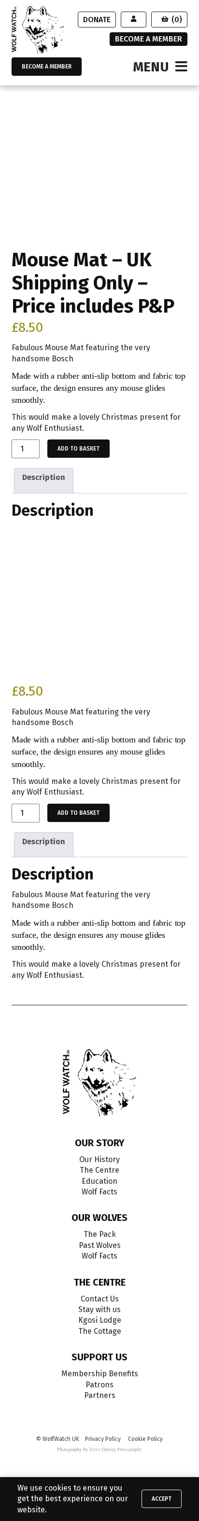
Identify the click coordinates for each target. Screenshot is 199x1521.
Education (99, 1181)
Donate (97, 19)
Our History (99, 1159)
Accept (161, 1498)
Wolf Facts (99, 1191)
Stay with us (99, 1309)
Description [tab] (43, 477)
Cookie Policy (145, 1439)
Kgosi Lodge (99, 1320)
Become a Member (148, 38)
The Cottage (99, 1331)
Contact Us (100, 1298)
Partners (99, 1395)
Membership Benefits (99, 1373)
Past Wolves (100, 1245)
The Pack (100, 1234)
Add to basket (78, 448)
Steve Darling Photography (115, 1449)
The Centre (99, 1170)
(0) (176, 19)
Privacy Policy (103, 1439)
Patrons (99, 1384)
